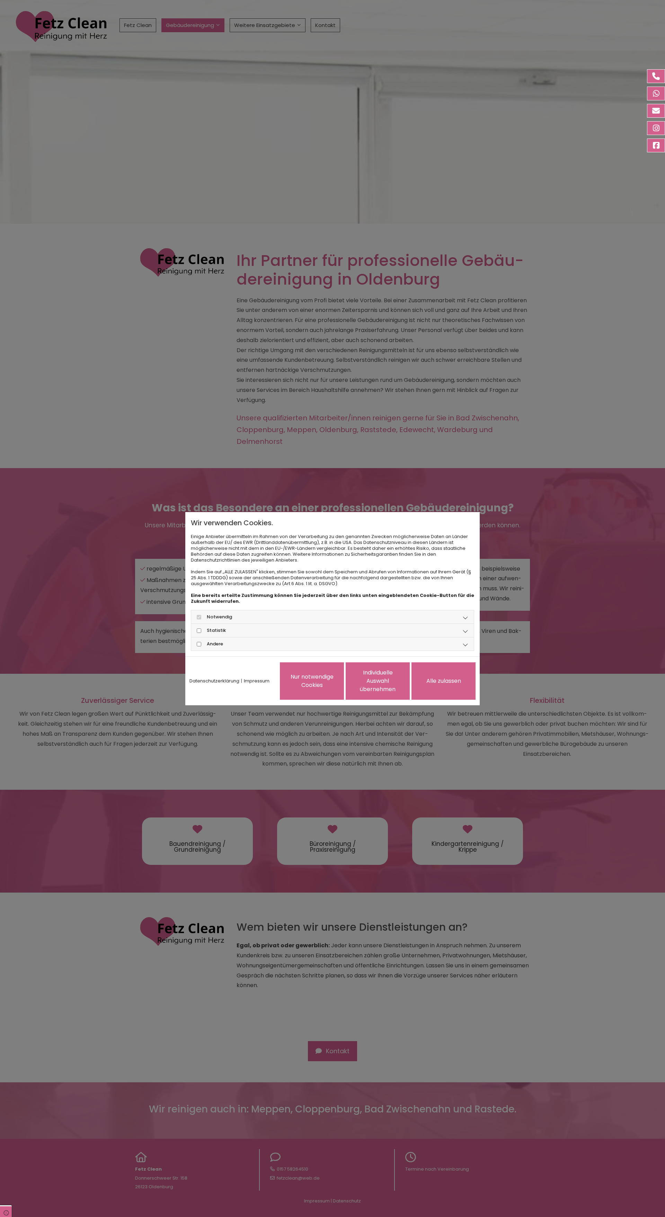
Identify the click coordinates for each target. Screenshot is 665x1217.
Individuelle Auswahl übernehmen (378, 681)
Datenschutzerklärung (214, 681)
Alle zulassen (443, 681)
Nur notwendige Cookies (312, 681)
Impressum (256, 681)
